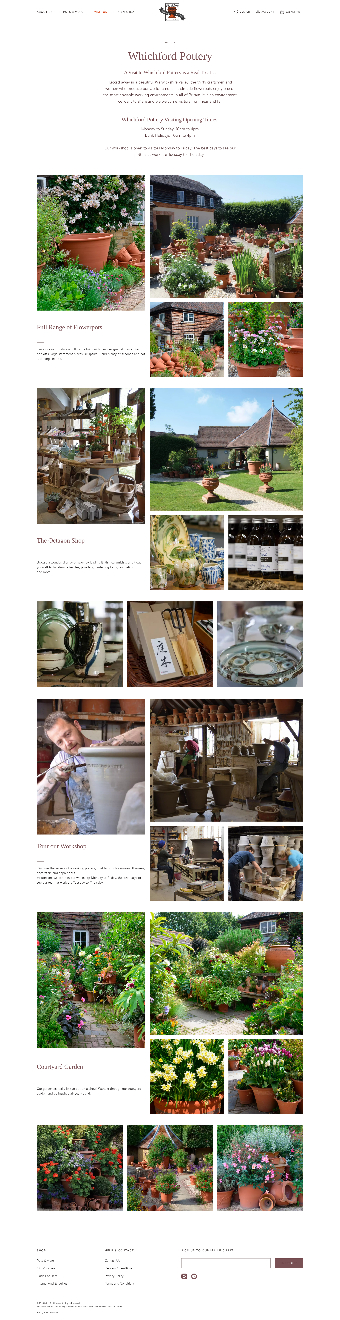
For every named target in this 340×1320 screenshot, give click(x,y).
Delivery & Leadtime (118, 1268)
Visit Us (170, 42)
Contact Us (112, 1260)
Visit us (100, 11)
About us (45, 11)
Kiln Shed (126, 11)
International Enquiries (52, 1283)
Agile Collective (51, 1312)
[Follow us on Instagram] (184, 1276)
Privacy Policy (114, 1276)
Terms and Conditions (120, 1283)
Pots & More (45, 1260)
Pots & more (73, 11)
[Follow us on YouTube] (194, 1276)
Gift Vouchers (46, 1268)
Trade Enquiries (47, 1276)
